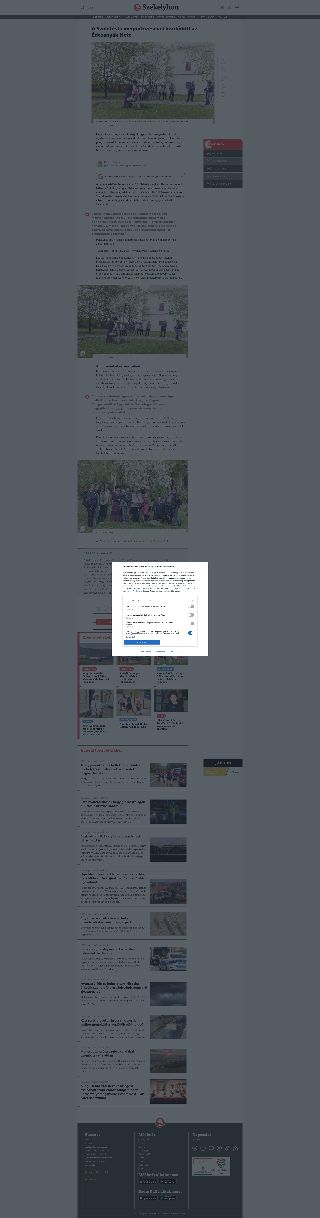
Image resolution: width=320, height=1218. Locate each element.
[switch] (191, 606)
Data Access (160, 651)
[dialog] (160, 609)
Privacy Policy (174, 651)
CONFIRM (142, 642)
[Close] (203, 566)
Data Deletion (145, 651)
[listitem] (160, 600)
